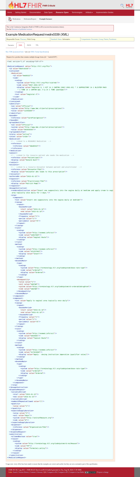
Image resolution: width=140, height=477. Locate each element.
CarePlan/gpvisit (35, 118)
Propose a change (102, 472)
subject (13, 153)
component (18, 198)
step (14, 195)
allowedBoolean (18, 437)
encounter (14, 165)
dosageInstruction (18, 188)
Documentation (35, 12)
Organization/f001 (38, 427)
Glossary (40, 472)
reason (15, 439)
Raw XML (9, 52)
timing (18, 202)
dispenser (16, 425)
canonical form (18, 52)
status (13, 134)
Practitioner (112, 39)
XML (20, 45)
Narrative (11, 45)
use (13, 106)
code (16, 78)
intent (13, 137)
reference (16, 118)
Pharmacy (23, 39)
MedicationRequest (30, 19)
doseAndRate (21, 261)
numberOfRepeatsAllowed (22, 401)
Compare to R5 (63, 472)
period (22, 219)
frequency (23, 216)
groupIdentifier (17, 123)
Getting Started (20, 12)
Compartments (86, 39)
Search (15, 472)
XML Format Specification (39, 52)
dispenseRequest (17, 390)
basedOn (13, 116)
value (14, 111)
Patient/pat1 (34, 158)
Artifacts (88, 12)
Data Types (48, 12)
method (18, 244)
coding (18, 80)
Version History (23, 472)
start (16, 394)
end (15, 397)
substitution (15, 434)
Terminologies (77, 12)
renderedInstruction (21, 191)
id (11, 69)
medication (14, 139)
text (17, 94)
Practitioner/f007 (36, 181)
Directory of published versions (22, 29)
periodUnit (24, 221)
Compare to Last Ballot (76, 472)
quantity (15, 404)
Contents (33, 472)
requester (14, 179)
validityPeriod (18, 392)
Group (101, 39)
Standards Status (56, 39)
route (18, 228)
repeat (20, 205)
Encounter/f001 (34, 169)
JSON (29, 45)
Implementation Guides (104, 12)
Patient (106, 39)
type (19, 263)
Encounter (94, 39)
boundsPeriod (25, 207)
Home (9, 12)
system (20, 83)
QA (45, 472)
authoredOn (14, 176)
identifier (14, 104)
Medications (16, 19)
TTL (37, 45)
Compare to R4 (52, 472)
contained (14, 71)
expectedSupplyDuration (22, 411)
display (21, 87)
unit (16, 416)
